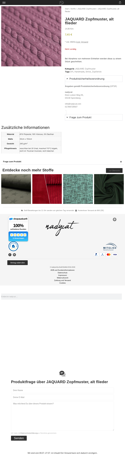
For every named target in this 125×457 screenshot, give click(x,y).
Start (67, 9)
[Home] (61, 3)
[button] (62, 161)
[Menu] (3, 2)
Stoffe (73, 9)
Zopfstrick (97, 71)
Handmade (79, 71)
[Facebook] (10, 255)
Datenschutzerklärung (29, 433)
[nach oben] (114, 219)
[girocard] (102, 254)
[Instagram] (14, 255)
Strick (88, 71)
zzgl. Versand (82, 42)
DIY (71, 71)
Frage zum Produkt (12, 161)
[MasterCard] (108, 254)
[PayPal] (96, 254)
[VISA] (115, 254)
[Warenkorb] (120, 2)
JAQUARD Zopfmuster (86, 9)
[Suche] (123, 297)
